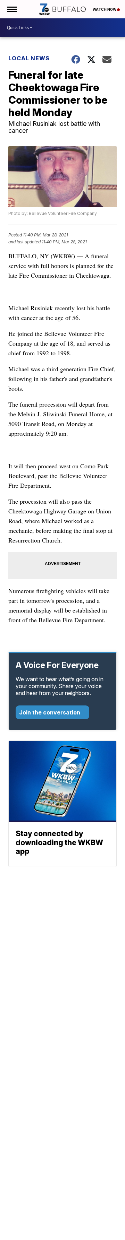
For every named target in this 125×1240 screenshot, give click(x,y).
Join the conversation (50, 712)
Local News (29, 58)
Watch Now (105, 9)
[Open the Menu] (11, 9)
